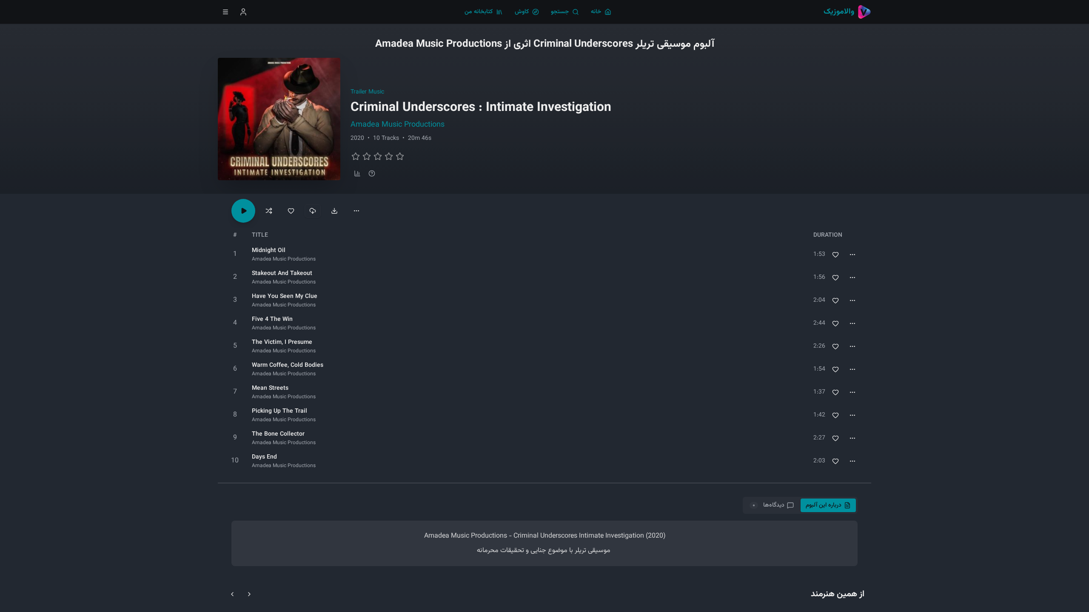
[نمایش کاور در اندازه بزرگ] (279, 119)
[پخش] (235, 254)
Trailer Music (367, 92)
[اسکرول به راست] (249, 594)
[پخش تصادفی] (268, 210)
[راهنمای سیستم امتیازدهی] (372, 173)
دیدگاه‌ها (768, 505)
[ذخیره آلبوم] (290, 210)
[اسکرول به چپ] (232, 594)
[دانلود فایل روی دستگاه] (334, 210)
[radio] (356, 156)
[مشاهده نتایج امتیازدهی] (357, 173)
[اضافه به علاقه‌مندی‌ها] (835, 254)
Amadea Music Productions (398, 125)
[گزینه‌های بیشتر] (356, 210)
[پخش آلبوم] (243, 211)
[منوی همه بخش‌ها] (225, 12)
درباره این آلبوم (823, 505)
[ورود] (243, 11)
